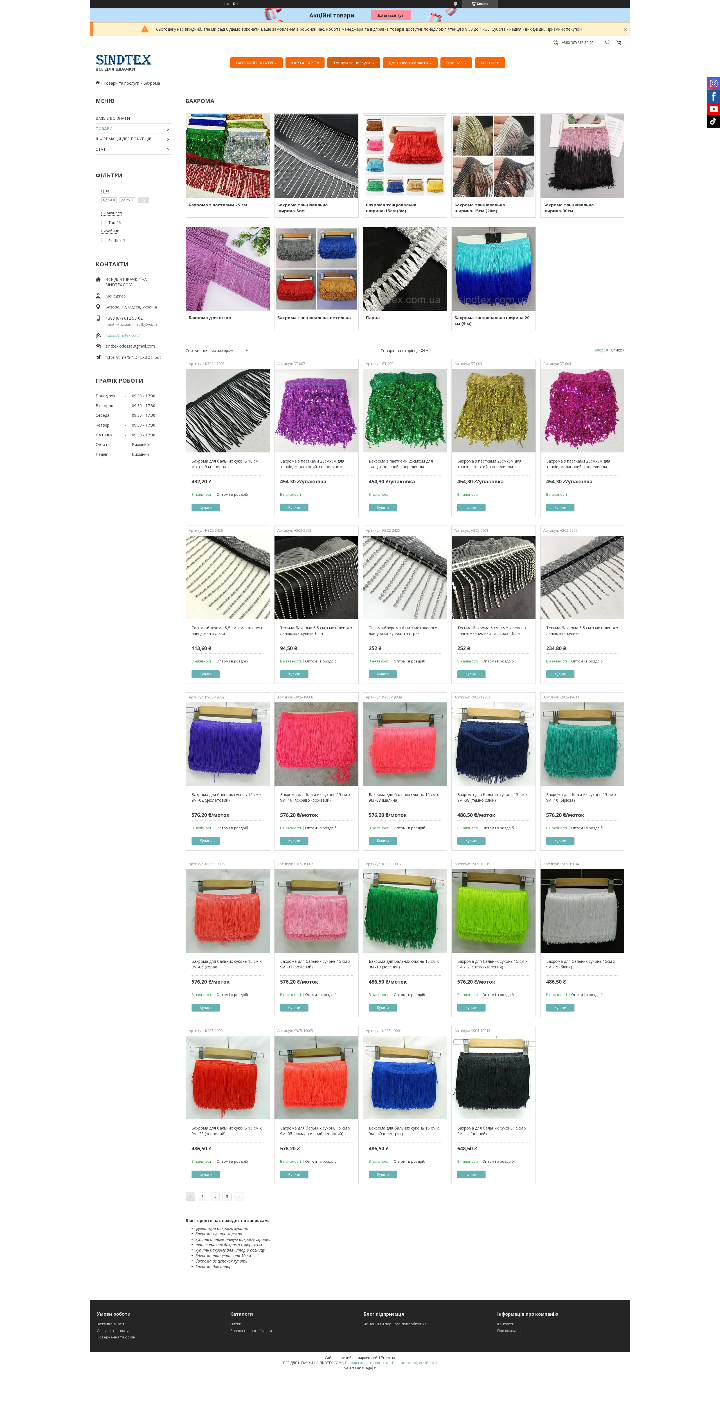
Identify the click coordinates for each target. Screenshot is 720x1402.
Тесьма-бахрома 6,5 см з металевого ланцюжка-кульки (582, 630)
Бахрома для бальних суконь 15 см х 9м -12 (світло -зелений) (492, 964)
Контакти (490, 63)
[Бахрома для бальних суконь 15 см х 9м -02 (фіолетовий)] (227, 744)
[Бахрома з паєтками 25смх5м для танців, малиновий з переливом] (582, 410)
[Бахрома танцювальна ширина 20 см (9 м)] (493, 268)
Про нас (454, 63)
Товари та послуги (351, 63)
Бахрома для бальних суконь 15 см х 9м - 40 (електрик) (404, 1130)
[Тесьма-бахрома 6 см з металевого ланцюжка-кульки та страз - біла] (493, 577)
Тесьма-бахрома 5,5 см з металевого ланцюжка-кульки (228, 630)
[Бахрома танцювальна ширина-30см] (582, 156)
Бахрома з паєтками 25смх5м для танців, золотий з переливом (489, 463)
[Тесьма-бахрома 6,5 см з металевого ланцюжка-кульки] (582, 577)
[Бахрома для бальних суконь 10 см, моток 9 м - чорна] (227, 410)
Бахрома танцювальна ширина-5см (302, 207)
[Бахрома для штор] (227, 268)
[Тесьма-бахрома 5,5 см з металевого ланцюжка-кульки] (227, 577)
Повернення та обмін (116, 1337)
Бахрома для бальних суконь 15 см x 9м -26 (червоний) (227, 1130)
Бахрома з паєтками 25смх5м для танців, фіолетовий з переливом (312, 463)
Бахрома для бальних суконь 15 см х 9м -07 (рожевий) (315, 964)
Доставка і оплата (113, 1330)
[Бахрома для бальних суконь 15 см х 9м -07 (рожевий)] (316, 911)
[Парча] (405, 268)
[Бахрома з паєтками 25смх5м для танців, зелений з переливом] (405, 410)
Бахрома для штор (210, 317)
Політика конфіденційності (414, 1362)
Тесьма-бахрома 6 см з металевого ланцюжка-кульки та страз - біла (491, 630)
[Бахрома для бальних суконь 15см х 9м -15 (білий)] (582, 911)
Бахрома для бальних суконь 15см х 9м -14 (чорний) (491, 1130)
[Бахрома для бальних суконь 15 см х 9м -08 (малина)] (405, 744)
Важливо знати (110, 1323)
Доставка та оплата (408, 63)
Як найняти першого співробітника (395, 1323)
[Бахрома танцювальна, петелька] (316, 268)
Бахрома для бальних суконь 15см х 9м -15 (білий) (580, 964)
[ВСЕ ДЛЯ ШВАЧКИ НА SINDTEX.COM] (124, 60)
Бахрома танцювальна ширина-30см (568, 207)
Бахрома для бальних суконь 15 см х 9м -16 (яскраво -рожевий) (315, 797)
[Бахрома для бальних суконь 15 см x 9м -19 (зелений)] (405, 911)
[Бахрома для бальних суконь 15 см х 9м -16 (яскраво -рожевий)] (316, 744)
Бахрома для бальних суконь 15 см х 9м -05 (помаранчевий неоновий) (315, 1130)
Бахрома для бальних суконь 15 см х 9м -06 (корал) (227, 964)
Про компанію (510, 1330)
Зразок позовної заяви (251, 1330)
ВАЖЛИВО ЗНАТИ (254, 63)
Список (617, 350)
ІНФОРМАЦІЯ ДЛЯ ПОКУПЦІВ (124, 138)
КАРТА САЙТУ (305, 63)
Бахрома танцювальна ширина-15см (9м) (391, 207)
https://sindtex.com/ (122, 335)
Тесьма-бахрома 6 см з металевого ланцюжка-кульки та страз (403, 630)
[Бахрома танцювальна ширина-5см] (316, 156)
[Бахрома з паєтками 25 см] (227, 156)
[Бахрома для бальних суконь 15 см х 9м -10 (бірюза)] (582, 744)
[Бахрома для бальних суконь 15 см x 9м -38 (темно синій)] (493, 744)
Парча (373, 317)
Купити (206, 507)
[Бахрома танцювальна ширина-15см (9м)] (405, 156)
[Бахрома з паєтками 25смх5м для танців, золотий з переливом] (493, 410)
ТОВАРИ (104, 128)
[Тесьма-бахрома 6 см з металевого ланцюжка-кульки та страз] (405, 577)
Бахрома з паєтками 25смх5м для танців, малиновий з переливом (578, 463)
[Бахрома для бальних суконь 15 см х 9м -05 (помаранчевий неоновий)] (316, 1077)
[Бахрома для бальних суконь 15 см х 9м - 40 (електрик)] (405, 1077)
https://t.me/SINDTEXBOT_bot (133, 357)
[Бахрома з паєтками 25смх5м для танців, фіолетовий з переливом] (316, 410)
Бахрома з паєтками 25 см (218, 205)
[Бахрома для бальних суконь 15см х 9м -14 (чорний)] (493, 1077)
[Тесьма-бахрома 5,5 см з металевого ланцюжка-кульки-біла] (316, 577)
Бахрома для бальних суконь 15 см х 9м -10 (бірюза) (581, 797)
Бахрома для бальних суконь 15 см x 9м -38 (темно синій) (492, 797)
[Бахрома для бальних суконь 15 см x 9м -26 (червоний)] (227, 1077)
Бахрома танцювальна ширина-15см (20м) (479, 207)
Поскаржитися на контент (366, 1362)
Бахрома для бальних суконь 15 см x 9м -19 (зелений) (404, 964)
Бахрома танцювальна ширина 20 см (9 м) (492, 320)
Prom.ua (388, 1357)
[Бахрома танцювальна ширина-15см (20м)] (493, 156)
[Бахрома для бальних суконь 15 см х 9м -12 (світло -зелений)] (493, 911)
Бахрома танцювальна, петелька (314, 317)
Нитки (235, 1323)
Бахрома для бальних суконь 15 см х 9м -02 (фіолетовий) (227, 797)
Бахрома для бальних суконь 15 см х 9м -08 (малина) (404, 797)
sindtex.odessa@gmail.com (130, 346)
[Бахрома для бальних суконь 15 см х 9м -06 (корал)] (227, 911)
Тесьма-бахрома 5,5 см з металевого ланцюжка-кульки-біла (316, 630)
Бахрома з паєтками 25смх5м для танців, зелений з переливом (401, 463)
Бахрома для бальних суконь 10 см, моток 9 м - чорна (226, 463)
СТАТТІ (102, 149)
